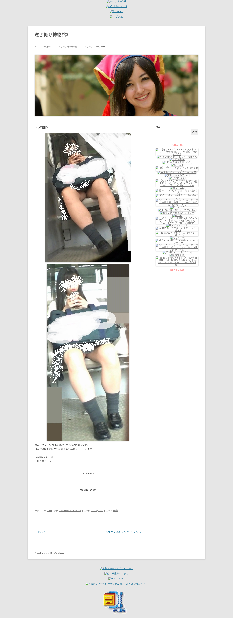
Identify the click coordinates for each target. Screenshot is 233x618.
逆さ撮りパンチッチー (94, 46)
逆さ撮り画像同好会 (68, 46)
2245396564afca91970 (70, 510)
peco (49, 510)
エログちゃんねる (43, 46)
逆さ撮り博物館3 (52, 34)
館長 (115, 510)
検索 (158, 126)
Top (225, 610)
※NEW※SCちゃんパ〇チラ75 (123, 531)
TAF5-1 (40, 531)
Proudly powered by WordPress (49, 552)
